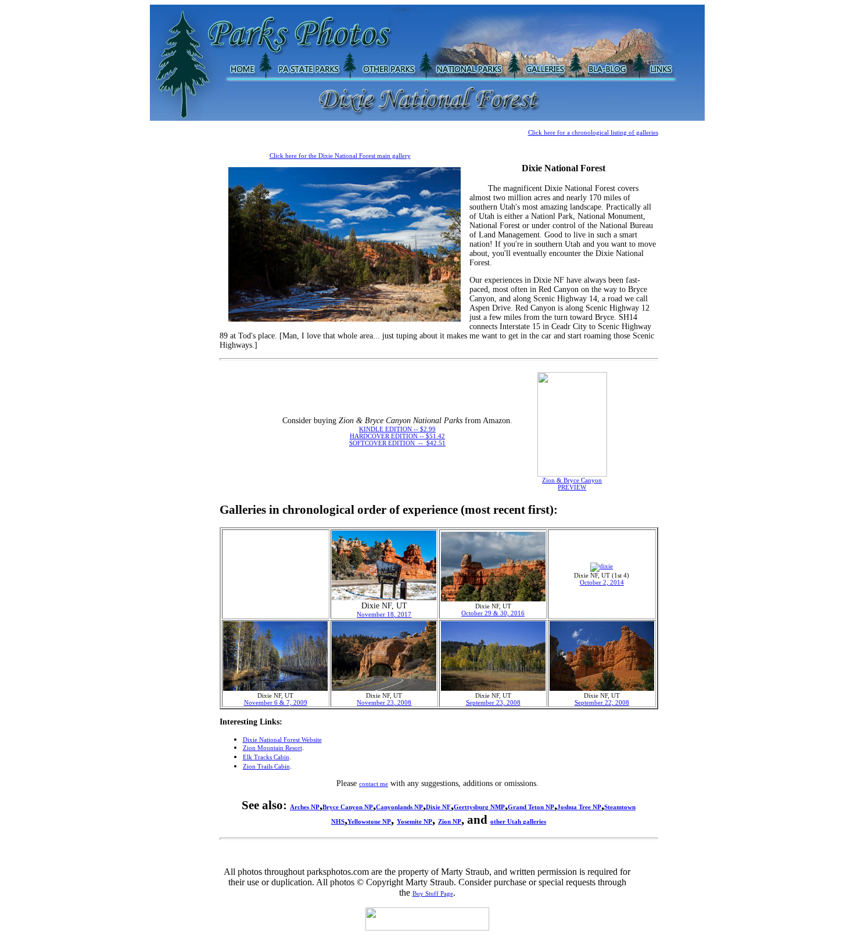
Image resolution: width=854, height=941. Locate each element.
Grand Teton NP (531, 806)
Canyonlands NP (399, 806)
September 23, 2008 (493, 702)
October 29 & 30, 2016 (493, 613)
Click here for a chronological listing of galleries (593, 132)
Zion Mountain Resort (272, 747)
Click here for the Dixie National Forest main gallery (340, 155)
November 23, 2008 (384, 702)
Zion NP (449, 821)
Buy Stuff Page (432, 893)
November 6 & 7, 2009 (275, 702)
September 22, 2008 (602, 702)
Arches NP (305, 806)
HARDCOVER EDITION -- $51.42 (397, 435)
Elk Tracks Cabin (266, 756)
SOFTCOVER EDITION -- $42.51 (397, 442)
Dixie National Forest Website (282, 739)
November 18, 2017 (384, 614)
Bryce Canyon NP (347, 806)
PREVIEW (572, 487)
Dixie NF (438, 806)
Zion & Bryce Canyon (572, 480)
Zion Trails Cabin (266, 766)
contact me (373, 783)
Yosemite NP (414, 821)
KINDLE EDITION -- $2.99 (397, 429)
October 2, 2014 (602, 582)
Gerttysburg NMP (479, 806)
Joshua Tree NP (579, 806)
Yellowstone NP (369, 821)
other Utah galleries (518, 821)
